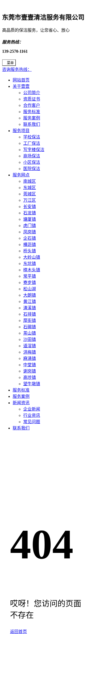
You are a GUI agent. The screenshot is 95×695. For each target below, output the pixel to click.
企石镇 (29, 238)
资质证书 (31, 99)
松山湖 (29, 289)
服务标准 (31, 111)
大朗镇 (29, 295)
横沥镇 (29, 244)
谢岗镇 (29, 371)
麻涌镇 (29, 358)
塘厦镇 (29, 219)
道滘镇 (29, 346)
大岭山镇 (31, 257)
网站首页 (21, 80)
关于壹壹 (21, 86)
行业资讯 (31, 415)
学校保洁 (31, 137)
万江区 (29, 200)
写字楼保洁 (33, 149)
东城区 (29, 187)
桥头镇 (29, 251)
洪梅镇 (29, 352)
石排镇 (29, 314)
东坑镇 (29, 263)
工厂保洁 (31, 143)
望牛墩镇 (31, 384)
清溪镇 (29, 308)
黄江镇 (29, 301)
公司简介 (31, 92)
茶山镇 (29, 333)
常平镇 (29, 276)
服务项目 (21, 130)
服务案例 (31, 118)
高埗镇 (29, 377)
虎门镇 (29, 225)
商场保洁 (31, 156)
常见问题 (31, 421)
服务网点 (21, 175)
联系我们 (31, 124)
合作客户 (31, 105)
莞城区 (29, 194)
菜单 (10, 63)
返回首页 (18, 631)
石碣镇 (29, 327)
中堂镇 (29, 365)
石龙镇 (29, 213)
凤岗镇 (29, 232)
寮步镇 (29, 282)
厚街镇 (29, 320)
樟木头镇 (31, 270)
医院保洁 (31, 168)
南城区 (29, 181)
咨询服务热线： (17, 69)
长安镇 (29, 206)
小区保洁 (31, 162)
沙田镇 (29, 339)
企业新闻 (31, 409)
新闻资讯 (21, 402)
